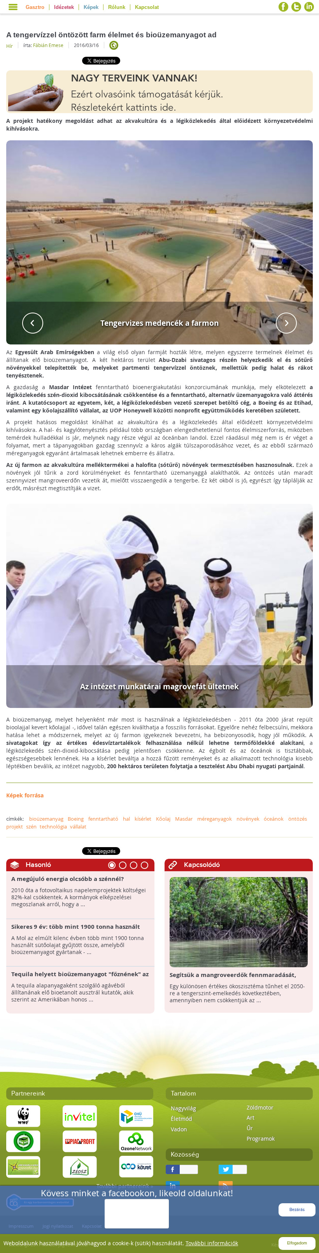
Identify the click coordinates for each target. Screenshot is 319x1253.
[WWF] (23, 1115)
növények (248, 818)
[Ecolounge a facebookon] (283, 7)
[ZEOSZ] (80, 1166)
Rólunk (116, 7)
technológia (53, 826)
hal (126, 818)
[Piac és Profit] (80, 1141)
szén (31, 826)
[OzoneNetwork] (136, 1141)
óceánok (274, 818)
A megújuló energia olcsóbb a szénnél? (67, 879)
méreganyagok (214, 818)
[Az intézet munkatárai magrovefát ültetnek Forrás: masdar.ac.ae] (159, 605)
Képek (91, 7)
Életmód (181, 1118)
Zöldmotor (260, 1107)
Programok (261, 1138)
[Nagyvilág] (113, 45)
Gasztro (35, 7)
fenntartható (103, 818)
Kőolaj (163, 818)
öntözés (297, 818)
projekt (14, 826)
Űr (250, 1128)
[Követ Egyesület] (136, 1166)
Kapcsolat (147, 7)
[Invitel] (80, 1115)
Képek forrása (25, 795)
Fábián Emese (48, 45)
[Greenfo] (23, 1166)
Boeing (76, 818)
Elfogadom (297, 1243)
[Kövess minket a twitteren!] (296, 7)
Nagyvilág (183, 1108)
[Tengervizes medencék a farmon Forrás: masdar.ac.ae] (159, 241)
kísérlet (143, 818)
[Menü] (13, 7)
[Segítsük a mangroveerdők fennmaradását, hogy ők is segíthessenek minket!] (239, 921)
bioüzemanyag (46, 818)
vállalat (78, 826)
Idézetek (64, 7)
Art (250, 1117)
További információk (212, 1243)
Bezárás (297, 1209)
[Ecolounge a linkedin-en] (309, 7)
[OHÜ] (136, 1115)
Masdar (184, 818)
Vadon (179, 1129)
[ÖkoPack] (23, 1141)
